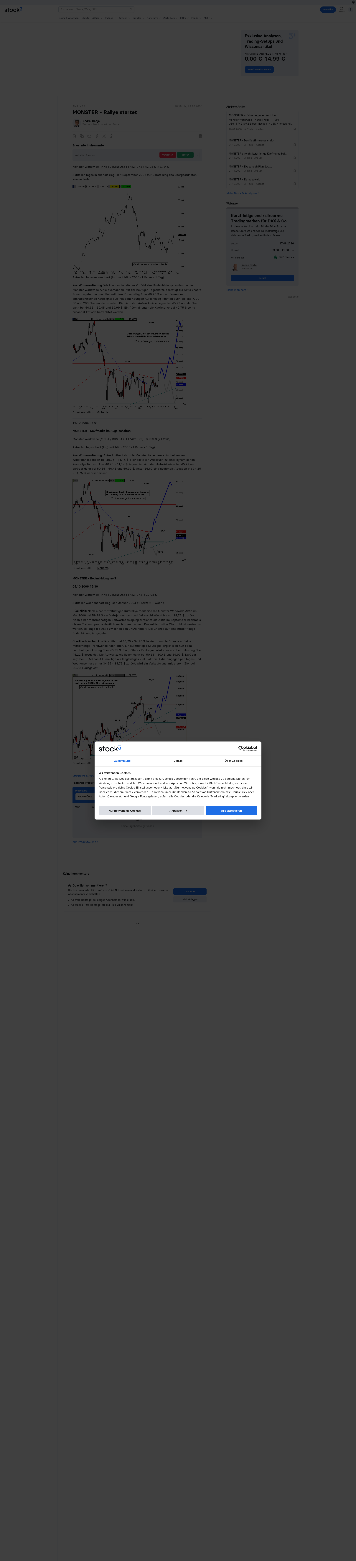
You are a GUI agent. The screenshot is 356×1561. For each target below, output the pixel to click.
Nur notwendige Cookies (125, 810)
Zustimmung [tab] (122, 760)
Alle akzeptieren (231, 810)
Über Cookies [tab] (234, 760)
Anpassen (175, 810)
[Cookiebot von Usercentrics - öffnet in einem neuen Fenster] (241, 748)
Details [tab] (178, 760)
